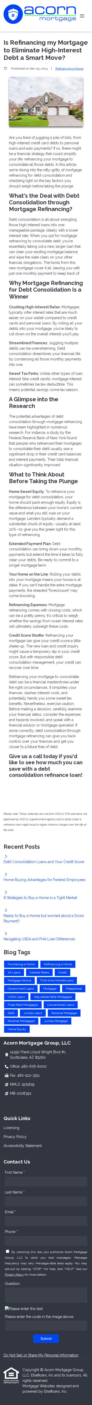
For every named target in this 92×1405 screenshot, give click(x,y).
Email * (10, 1212)
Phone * (11, 1232)
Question (12, 1284)
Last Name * (15, 1192)
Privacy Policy (15, 1137)
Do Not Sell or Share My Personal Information (41, 1355)
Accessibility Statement (23, 1146)
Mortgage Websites (39, 1386)
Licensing (11, 1128)
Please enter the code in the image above (39, 1317)
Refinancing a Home (69, 68)
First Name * (15, 1172)
